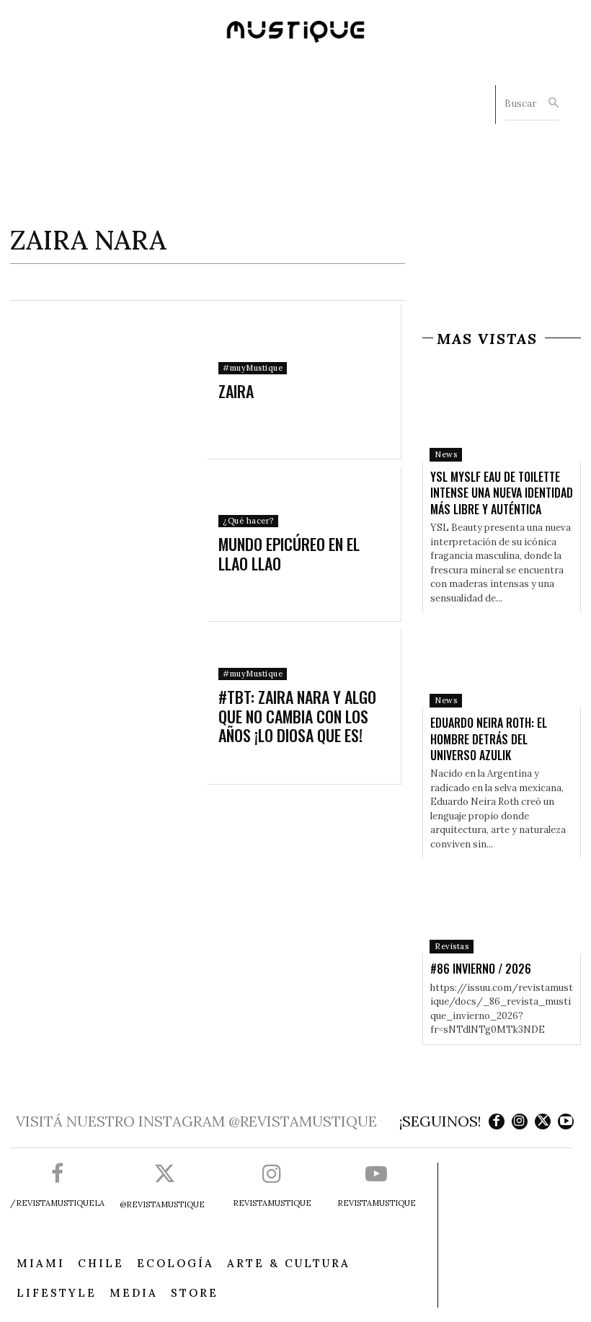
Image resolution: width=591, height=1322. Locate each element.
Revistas (451, 946)
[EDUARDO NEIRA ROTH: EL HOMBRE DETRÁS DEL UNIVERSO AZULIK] (501, 660)
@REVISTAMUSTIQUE (162, 1204)
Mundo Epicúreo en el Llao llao (289, 553)
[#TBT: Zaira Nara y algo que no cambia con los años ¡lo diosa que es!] (111, 706)
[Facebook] (497, 1121)
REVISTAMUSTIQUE (272, 1203)
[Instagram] (520, 1121)
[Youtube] (566, 1121)
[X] (543, 1121)
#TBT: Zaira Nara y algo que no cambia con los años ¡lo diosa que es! (297, 715)
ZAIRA (236, 390)
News (446, 454)
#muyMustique (253, 368)
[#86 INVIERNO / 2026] (501, 905)
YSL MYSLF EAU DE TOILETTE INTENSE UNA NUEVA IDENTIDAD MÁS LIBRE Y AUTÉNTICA (501, 493)
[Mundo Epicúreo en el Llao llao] (111, 544)
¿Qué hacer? (248, 521)
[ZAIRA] (111, 381)
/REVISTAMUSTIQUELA (57, 1203)
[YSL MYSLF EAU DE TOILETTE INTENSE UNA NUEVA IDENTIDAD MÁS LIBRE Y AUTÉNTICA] (501, 414)
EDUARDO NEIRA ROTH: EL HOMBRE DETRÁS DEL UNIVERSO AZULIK (488, 739)
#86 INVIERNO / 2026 (480, 968)
